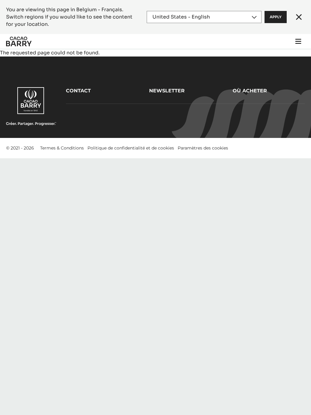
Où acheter (250, 91)
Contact (78, 91)
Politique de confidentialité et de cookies (130, 148)
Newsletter (167, 91)
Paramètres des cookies (203, 148)
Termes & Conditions (62, 148)
